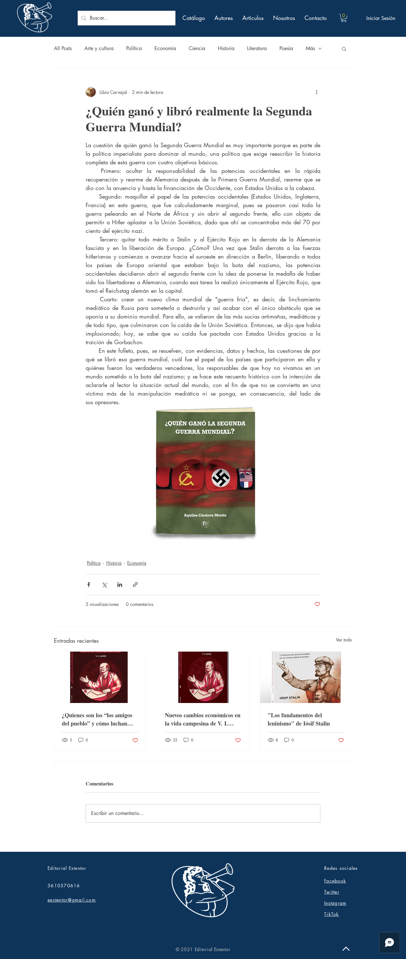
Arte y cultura (99, 48)
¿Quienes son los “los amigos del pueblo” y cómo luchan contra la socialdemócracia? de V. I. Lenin (99, 719)
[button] (344, 18)
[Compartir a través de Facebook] (89, 584)
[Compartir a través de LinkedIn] (120, 584)
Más (310, 48)
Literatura (257, 48)
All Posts (63, 48)
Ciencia (197, 48)
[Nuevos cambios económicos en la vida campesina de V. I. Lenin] (203, 677)
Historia (226, 48)
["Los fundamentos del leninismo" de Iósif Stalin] (306, 677)
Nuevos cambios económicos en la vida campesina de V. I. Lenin (202, 719)
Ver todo (344, 640)
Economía (165, 48)
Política (134, 48)
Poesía (286, 48)
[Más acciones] (316, 92)
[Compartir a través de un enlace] (135, 584)
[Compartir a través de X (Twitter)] (104, 584)
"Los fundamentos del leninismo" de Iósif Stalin (299, 719)
